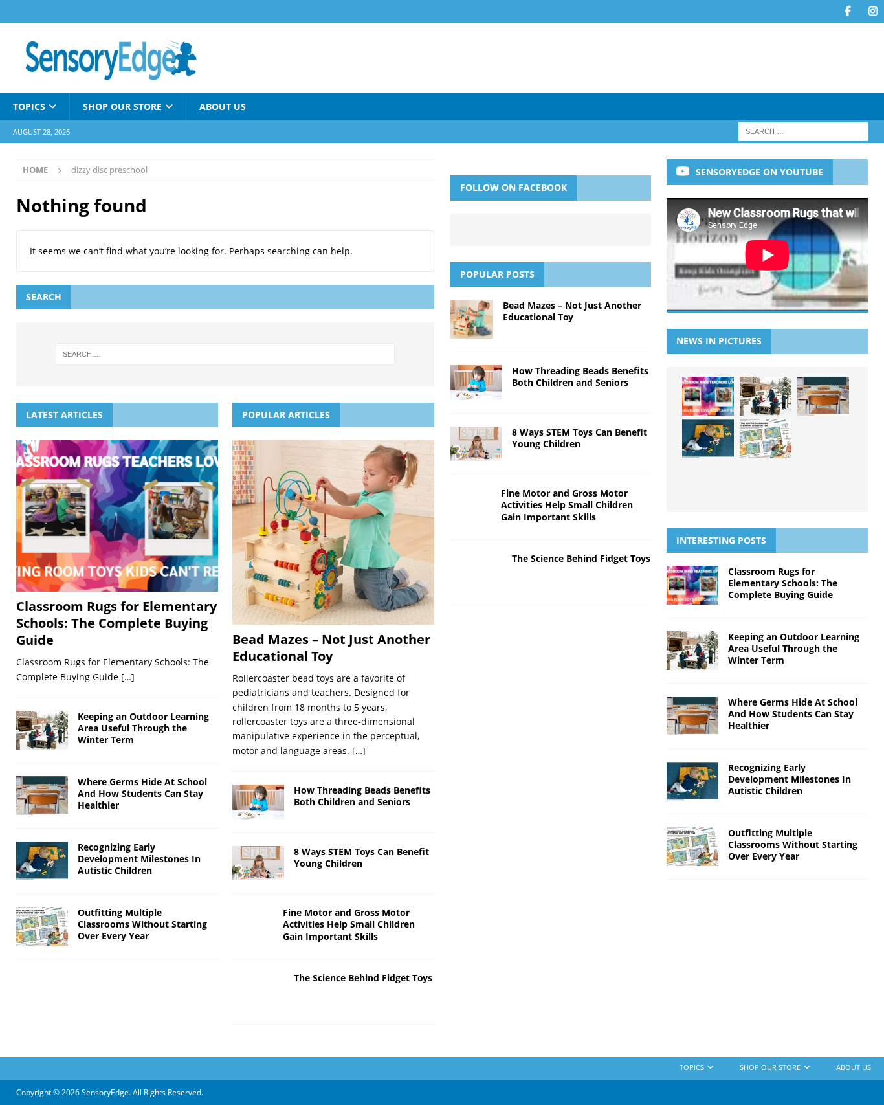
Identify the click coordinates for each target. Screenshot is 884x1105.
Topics (29, 106)
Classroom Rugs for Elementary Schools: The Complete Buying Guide (116, 623)
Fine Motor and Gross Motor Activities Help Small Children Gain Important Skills (349, 924)
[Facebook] (847, 11)
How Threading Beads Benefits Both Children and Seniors (362, 796)
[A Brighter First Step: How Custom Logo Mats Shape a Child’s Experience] (823, 438)
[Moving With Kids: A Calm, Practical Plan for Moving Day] (823, 481)
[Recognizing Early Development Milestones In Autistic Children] (42, 861)
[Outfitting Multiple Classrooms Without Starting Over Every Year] (42, 926)
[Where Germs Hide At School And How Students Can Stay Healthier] (42, 795)
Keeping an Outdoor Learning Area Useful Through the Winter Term (143, 728)
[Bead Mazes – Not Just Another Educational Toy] (333, 532)
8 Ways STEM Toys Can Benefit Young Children (361, 857)
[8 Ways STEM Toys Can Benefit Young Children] (258, 863)
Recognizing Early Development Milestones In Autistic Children (139, 858)
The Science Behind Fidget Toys (363, 978)
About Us (222, 106)
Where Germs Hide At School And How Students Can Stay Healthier (142, 793)
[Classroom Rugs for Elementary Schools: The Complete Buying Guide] (117, 516)
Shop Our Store (122, 106)
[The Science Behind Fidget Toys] (258, 991)
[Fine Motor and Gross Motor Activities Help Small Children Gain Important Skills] (252, 926)
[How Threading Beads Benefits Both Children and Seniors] (258, 802)
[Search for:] (803, 131)
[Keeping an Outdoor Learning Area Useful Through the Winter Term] (42, 730)
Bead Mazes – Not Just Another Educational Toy (331, 648)
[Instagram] (872, 11)
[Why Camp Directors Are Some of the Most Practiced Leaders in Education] (765, 481)
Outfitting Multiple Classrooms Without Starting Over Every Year (142, 924)
